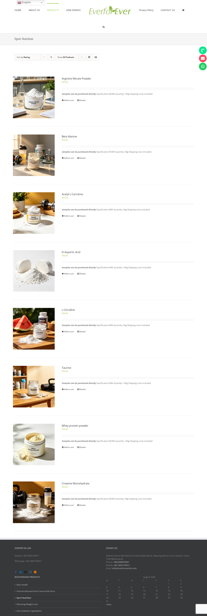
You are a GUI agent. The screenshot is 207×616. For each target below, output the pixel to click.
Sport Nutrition (23, 597)
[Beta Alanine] (34, 155)
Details (82, 100)
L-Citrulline (68, 310)
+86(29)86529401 (121, 562)
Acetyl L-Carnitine (72, 194)
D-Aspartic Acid (71, 252)
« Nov (108, 604)
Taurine (66, 368)
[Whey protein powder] (34, 444)
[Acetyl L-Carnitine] (34, 213)
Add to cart (69, 100)
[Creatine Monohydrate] (34, 502)
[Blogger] (35, 572)
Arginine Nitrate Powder (76, 78)
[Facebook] (16, 572)
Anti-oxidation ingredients (29, 610)
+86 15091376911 (122, 565)
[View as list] (96, 57)
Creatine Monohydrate (75, 483)
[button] (177, 10)
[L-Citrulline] (34, 329)
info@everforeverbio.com (124, 568)
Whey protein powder (75, 425)
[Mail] (25, 572)
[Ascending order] (51, 57)
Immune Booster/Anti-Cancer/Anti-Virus (35, 591)
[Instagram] (30, 572)
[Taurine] (34, 386)
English (26, 2)
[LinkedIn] (20, 572)
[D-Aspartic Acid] (34, 271)
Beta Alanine (69, 136)
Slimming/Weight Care (27, 604)
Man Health (22, 584)
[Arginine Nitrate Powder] (34, 97)
